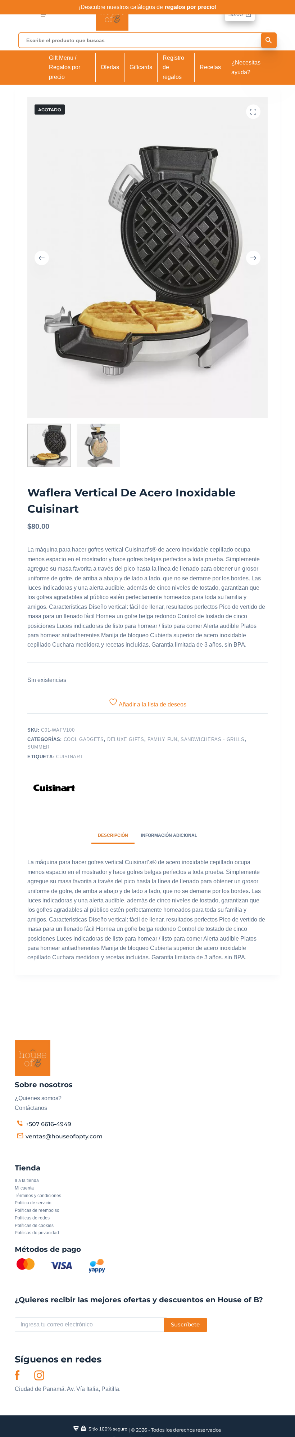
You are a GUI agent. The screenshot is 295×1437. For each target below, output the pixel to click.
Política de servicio (33, 1202)
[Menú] (43, 14)
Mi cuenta (24, 1188)
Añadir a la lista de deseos (152, 704)
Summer (38, 747)
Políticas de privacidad (37, 1232)
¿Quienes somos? (38, 1098)
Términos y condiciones (38, 1195)
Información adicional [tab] (169, 835)
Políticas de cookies (34, 1225)
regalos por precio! (191, 7)
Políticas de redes (32, 1217)
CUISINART (69, 756)
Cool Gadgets (84, 739)
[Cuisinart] (54, 788)
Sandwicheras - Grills (213, 739)
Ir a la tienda (27, 1180)
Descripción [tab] (113, 835)
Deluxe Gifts (125, 739)
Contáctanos (31, 1108)
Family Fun (162, 739)
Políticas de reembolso (37, 1210)
